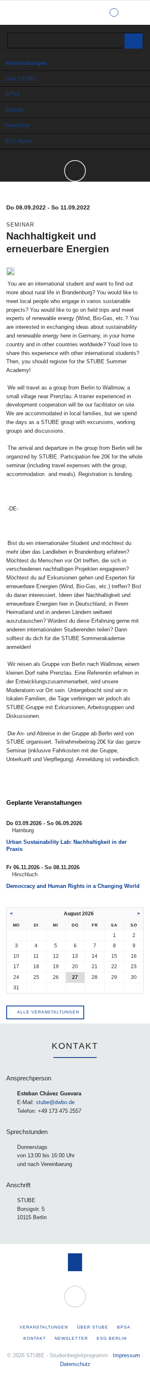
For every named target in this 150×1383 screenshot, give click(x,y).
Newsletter (17, 125)
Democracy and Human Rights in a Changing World (73, 886)
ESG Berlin (18, 141)
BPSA (12, 94)
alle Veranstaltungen (47, 1012)
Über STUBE (20, 79)
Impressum (126, 1355)
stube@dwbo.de (55, 1102)
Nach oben (75, 1262)
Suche (136, 12)
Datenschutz (75, 1364)
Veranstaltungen (26, 63)
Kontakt (14, 110)
